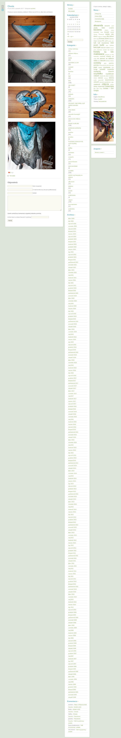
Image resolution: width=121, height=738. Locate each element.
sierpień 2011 (72, 561)
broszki (106, 32)
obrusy (108, 60)
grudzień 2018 (72, 347)
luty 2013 (70, 514)
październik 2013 (73, 494)
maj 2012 (70, 537)
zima (95, 86)
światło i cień (108, 88)
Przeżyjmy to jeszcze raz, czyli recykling (75, 142)
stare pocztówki (72, 166)
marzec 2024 (72, 234)
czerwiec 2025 (72, 226)
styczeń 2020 (72, 313)
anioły (96, 28)
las (105, 52)
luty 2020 (70, 311)
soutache (71, 157)
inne (69, 80)
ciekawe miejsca (73, 53)
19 (72, 29)
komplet (105, 49)
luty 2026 (70, 221)
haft (69, 76)
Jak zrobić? (71, 85)
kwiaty (97, 51)
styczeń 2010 (72, 609)
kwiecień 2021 (72, 277)
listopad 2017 (72, 380)
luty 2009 (70, 638)
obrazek (103, 60)
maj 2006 (70, 682)
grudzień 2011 (72, 550)
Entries (98, 16)
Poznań (100, 65)
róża (113, 67)
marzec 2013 (72, 512)
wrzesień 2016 (72, 411)
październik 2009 (73, 617)
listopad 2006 (72, 669)
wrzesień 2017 (72, 386)
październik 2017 (73, 383)
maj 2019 (70, 334)
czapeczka (100, 36)
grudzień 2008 (72, 643)
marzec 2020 (72, 308)
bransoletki (96, 32)
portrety (96, 65)
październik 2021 (73, 262)
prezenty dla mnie (106, 65)
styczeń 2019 (72, 344)
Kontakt (70, 8)
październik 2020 (73, 293)
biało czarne (108, 28)
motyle (95, 58)
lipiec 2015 (71, 440)
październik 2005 (73, 692)
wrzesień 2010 (72, 589)
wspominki (100, 80)
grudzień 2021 (72, 257)
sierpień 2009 (72, 622)
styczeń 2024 (72, 236)
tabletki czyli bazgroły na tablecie (75, 176)
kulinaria (70, 94)
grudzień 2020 (72, 288)
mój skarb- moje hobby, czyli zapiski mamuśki (76, 104)
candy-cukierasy (73, 49)
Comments (99, 19)
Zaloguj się (98, 13)
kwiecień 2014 (72, 478)
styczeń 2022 (72, 254)
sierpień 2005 (72, 697)
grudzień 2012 (72, 519)
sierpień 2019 (72, 326)
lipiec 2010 (71, 594)
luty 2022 (70, 252)
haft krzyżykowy (103, 43)
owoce (112, 60)
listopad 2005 (72, 689)
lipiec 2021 (71, 270)
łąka (95, 88)
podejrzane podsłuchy (74, 128)
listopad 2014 (72, 460)
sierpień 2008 (72, 648)
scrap (95, 69)
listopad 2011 (72, 553)
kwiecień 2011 (72, 571)
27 (74, 31)
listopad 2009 (72, 615)
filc (103, 41)
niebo (95, 60)
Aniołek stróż (77, 707)
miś (113, 56)
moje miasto (71, 109)
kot (108, 49)
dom (95, 38)
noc (99, 60)
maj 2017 (70, 396)
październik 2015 (73, 432)
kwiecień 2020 (72, 306)
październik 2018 (73, 352)
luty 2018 (70, 373)
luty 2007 (70, 661)
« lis (68, 36)
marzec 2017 (72, 401)
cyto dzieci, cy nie (73, 62)
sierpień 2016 (72, 414)
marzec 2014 (72, 481)
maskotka (96, 56)
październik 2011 (73, 555)
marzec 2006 (72, 684)
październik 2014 (73, 463)
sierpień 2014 (72, 468)
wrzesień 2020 (72, 295)
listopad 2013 (72, 491)
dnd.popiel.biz (102, 101)
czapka (104, 36)
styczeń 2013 (72, 517)
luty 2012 (70, 545)
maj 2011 (70, 568)
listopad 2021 (72, 259)
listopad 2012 (72, 522)
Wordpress (98, 21)
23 (79, 29)
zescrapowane (72, 204)
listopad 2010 (72, 584)
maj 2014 (70, 476)
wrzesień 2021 (72, 265)
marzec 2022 (72, 249)
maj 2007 (70, 656)
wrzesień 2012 (72, 527)
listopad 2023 (72, 241)
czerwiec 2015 (72, 442)
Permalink (12, 175)
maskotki (102, 56)
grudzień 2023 (72, 239)
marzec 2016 (72, 424)
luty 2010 (70, 607)
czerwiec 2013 (72, 504)
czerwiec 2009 (72, 627)
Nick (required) (37, 186)
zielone (112, 84)
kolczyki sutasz (105, 47)
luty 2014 (70, 483)
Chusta (11, 6)
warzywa (106, 78)
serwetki (102, 69)
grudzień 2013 (72, 488)
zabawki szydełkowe (104, 82)
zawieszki (97, 84)
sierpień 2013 (72, 499)
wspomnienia (109, 80)
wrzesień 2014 (72, 465)
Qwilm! (100, 99)
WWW (34, 193)
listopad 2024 (72, 231)
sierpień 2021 (72, 267)
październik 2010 (73, 586)
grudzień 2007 (72, 653)
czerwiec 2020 (72, 301)
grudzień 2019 (72, 316)
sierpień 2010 (72, 591)
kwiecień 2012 (72, 540)
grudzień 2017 (72, 378)
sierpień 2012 (72, 530)
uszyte (70, 190)
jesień (96, 45)
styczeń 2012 (72, 548)
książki (112, 49)
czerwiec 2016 (72, 416)
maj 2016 (70, 419)
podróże (70, 132)
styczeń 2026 (72, 223)
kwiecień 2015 (72, 447)
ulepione (70, 186)
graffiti (106, 41)
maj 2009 (70, 630)
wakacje (100, 78)
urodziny (111, 76)
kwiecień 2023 (72, 244)
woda (95, 80)
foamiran (70, 71)
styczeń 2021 (72, 285)
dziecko (112, 38)
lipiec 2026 (71, 218)
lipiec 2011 (71, 563)
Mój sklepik (71, 11)
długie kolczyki (98, 41)
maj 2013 (70, 507)
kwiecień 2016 (72, 422)
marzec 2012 (72, 543)
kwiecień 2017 (72, 398)
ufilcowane (71, 181)
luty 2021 (70, 283)
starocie (111, 71)
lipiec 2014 (71, 470)
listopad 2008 (72, 645)
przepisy (70, 137)
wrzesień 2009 (72, 620)
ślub (98, 88)
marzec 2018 (72, 370)
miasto (108, 56)
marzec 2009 (72, 635)
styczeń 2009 (72, 640)
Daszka (70, 707)
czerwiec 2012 (72, 535)
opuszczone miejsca (74, 119)
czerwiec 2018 (72, 362)
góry (113, 41)
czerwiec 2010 (72, 597)
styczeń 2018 (72, 375)
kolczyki (97, 47)
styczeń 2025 (72, 229)
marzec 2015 (72, 450)
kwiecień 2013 (72, 509)
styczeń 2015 (72, 455)
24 (68, 31)
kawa (107, 45)
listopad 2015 (72, 429)
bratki (102, 32)
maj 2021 (70, 275)
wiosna (111, 78)
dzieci (107, 38)
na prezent (101, 58)
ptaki (95, 67)
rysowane (71, 152)
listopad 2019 (72, 319)
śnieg (101, 88)
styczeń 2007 (72, 664)
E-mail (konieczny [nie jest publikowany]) (44, 189)
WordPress (101, 97)
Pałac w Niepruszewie (80, 704)
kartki (69, 89)
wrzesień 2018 (72, 355)
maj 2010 (70, 599)
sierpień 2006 (72, 674)
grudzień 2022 (72, 247)
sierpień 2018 (72, 357)
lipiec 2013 (71, 501)
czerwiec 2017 (72, 393)
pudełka (100, 67)
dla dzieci (110, 36)
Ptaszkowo (77, 716)
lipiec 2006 (71, 676)
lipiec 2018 (71, 360)
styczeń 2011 (72, 579)
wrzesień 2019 (72, 324)
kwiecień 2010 (72, 602)
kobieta (112, 45)
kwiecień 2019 (72, 337)
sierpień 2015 (72, 437)
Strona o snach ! (99, 152)
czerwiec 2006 (72, 679)
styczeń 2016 (72, 427)
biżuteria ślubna (109, 30)
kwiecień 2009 (72, 633)
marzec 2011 (72, 573)
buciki (112, 32)
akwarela (98, 25)
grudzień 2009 (72, 612)
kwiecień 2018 (72, 368)
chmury (95, 34)
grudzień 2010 (72, 581)
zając (112, 82)
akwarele (107, 25)
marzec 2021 (72, 280)
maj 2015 (70, 445)
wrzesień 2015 (72, 434)
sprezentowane (72, 161)
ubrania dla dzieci (104, 76)
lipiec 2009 (71, 625)
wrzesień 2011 (72, 558)
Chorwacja (101, 34)
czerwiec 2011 (72, 566)
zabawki (96, 82)
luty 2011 (70, 576)
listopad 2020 (72, 290)
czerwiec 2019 (72, 331)
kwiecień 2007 (72, 658)
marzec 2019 (72, 339)
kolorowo (99, 49)
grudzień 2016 (72, 406)
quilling (70, 148)
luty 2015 (70, 453)
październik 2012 (73, 525)
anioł (112, 25)
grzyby (109, 41)
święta (96, 91)
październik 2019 (73, 321)
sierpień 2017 (72, 388)
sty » (71, 36)
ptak (113, 65)
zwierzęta (109, 86)
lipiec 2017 (71, 391)
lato (112, 52)
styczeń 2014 (72, 486)
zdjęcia (70, 200)
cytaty (70, 58)
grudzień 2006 (72, 666)
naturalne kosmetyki (74, 114)
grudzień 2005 (72, 687)
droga (97, 38)
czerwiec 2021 (72, 272)
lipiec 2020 (71, 298)
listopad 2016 (72, 409)
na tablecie (110, 58)
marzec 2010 (72, 604)
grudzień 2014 (72, 458)
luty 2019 (70, 342)
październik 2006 (73, 671)
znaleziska (71, 209)
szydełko (33, 8)
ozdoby (97, 62)
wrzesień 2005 (72, 694)
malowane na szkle (109, 54)
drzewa (101, 38)
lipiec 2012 (71, 532)
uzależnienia (71, 195)
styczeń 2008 (72, 651)
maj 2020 (70, 303)
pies (105, 63)
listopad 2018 (72, 349)
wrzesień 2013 (72, 496)
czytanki (70, 67)
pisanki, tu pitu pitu (73, 123)
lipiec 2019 (71, 329)
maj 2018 (70, 365)
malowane (71, 98)
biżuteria (98, 30)
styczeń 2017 (72, 403)
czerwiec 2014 (72, 473)
